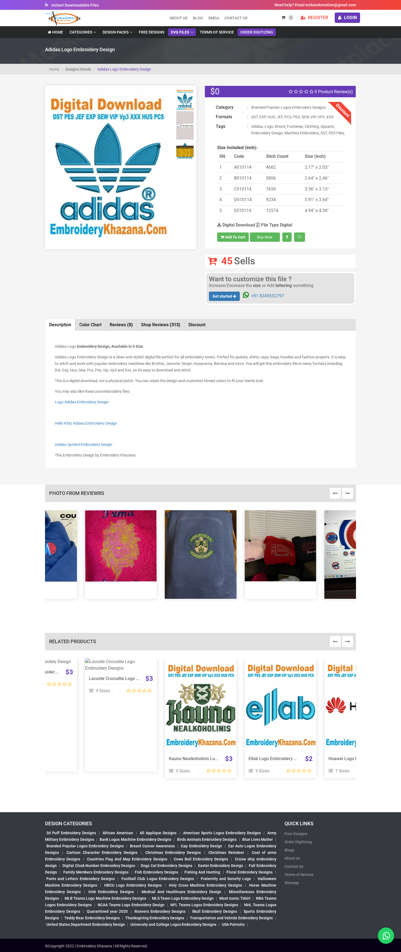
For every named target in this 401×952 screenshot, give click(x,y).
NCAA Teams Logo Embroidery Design (131, 905)
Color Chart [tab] (90, 324)
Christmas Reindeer (226, 852)
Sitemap (292, 883)
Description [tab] (60, 324)
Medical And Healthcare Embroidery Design (181, 892)
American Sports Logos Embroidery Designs (222, 833)
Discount (196, 324)
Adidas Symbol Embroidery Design (83, 444)
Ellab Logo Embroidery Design (278, 758)
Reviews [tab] (121, 324)
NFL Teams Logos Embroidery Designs (204, 905)
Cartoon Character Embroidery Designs (102, 852)
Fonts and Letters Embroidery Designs (80, 879)
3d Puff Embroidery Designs (71, 833)
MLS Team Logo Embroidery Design (183, 898)
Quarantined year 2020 (107, 911)
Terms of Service (217, 32)
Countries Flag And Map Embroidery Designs (127, 859)
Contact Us (236, 18)
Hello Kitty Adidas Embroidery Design (86, 423)
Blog (198, 18)
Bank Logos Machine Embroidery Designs (135, 839)
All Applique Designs (158, 833)
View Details (118, 664)
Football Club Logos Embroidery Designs (157, 879)
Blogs (289, 850)
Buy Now (265, 237)
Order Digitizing (256, 32)
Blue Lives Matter (257, 839)
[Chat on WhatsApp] (386, 935)
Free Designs (151, 32)
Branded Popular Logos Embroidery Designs (85, 846)
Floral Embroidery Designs (249, 872)
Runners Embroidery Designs (159, 911)
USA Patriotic (233, 924)
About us (178, 18)
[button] (57, 194)
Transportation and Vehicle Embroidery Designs (231, 918)
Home (57, 32)
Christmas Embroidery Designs (173, 852)
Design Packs (115, 32)
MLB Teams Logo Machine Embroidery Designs (105, 898)
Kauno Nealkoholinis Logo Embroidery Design (213, 758)
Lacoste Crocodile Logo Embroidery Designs (132, 678)
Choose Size (198, 711)
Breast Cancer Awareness (152, 846)
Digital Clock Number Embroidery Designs (98, 865)
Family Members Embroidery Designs (96, 872)
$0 (215, 91)
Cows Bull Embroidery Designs (201, 859)
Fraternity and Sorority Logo (226, 879)
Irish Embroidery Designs (111, 892)
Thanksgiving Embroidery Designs (154, 918)
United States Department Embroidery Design (85, 924)
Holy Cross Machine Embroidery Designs (205, 885)
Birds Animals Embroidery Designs (207, 839)
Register (317, 17)
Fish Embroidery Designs (156, 872)
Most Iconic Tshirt (234, 898)
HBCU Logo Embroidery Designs (133, 885)
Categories (81, 32)
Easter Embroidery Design (220, 865)
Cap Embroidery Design (201, 846)
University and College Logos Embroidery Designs (173, 924)
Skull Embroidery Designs (214, 911)
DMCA (213, 18)
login (350, 17)
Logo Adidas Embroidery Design (82, 402)
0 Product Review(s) (333, 91)
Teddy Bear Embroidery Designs (91, 918)
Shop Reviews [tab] (160, 324)
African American (118, 833)
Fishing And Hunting (202, 872)
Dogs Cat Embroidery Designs (166, 865)
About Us (292, 858)
